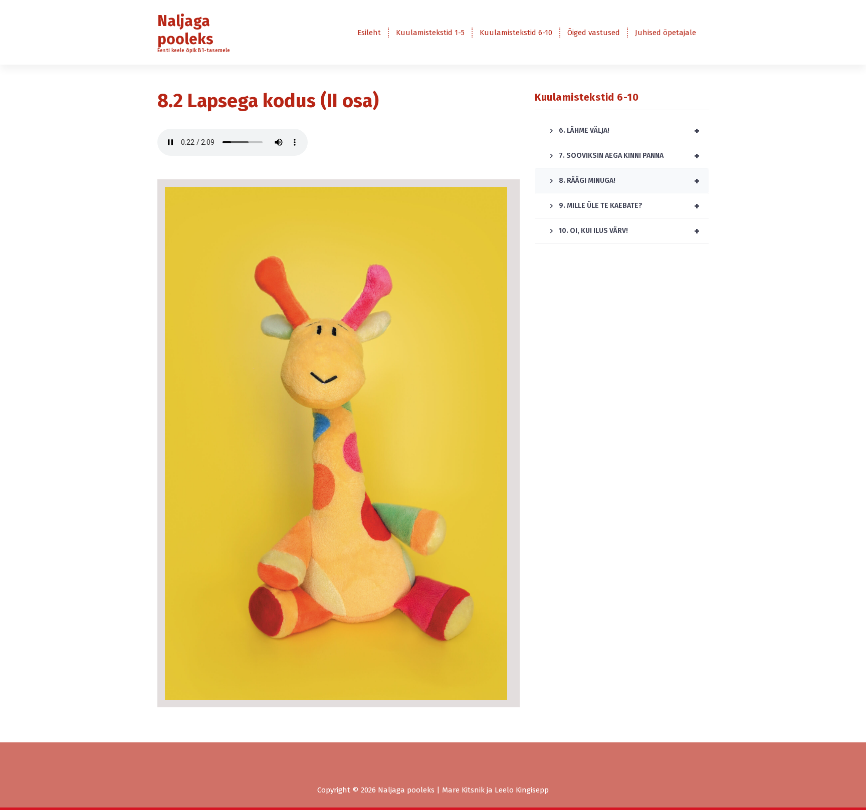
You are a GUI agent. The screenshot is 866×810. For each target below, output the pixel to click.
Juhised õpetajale (665, 32)
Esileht (369, 32)
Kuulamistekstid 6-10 (516, 32)
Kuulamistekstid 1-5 (430, 32)
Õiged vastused (593, 32)
